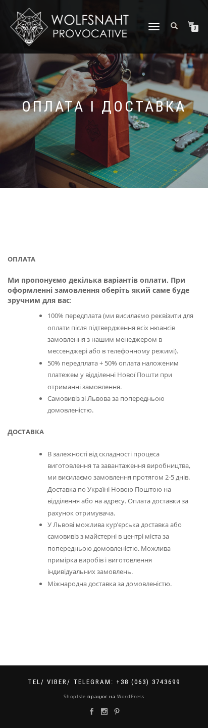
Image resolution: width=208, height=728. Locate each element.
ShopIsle (75, 696)
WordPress (130, 696)
